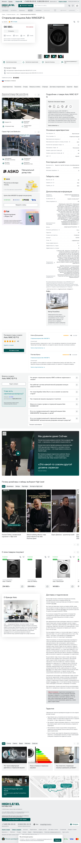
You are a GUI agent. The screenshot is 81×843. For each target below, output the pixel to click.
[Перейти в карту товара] (13, 568)
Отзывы (19, 832)
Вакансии (4, 832)
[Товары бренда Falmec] (22, 10)
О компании (63, 829)
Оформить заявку (21, 205)
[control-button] (38, 95)
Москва (4, 1)
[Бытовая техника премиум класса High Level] (8, 5)
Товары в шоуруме (16, 829)
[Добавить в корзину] (22, 586)
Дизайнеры (10, 486)
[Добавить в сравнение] (74, 22)
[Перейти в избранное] (73, 6)
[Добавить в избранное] (78, 22)
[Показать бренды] (78, 10)
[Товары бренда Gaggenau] (38, 10)
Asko (18, 14)
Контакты (25, 829)
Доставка (53, 603)
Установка (53, 682)
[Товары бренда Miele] (30, 10)
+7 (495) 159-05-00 (30, 1)
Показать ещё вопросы (35, 424)
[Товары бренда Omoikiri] (63, 10)
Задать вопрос (13, 384)
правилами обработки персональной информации (32, 840)
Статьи (9, 743)
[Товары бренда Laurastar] (71, 10)
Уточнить (11, 31)
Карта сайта (65, 832)
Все (4, 486)
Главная (3, 14)
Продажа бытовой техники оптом (10, 834)
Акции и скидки (63, 1)
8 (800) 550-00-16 (43, 1)
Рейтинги (27, 743)
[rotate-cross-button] (77, 377)
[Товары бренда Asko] (5, 10)
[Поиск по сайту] (49, 5)
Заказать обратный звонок (24, 826)
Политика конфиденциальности (52, 832)
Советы (15, 743)
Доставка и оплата (53, 829)
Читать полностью (53, 125)
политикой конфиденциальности (44, 839)
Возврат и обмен (72, 829)
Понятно (57, 840)
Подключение (33, 829)
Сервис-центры (43, 829)
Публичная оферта (38, 832)
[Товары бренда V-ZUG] (55, 10)
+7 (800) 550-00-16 (16, 398)
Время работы (53, 1)
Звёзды (17, 486)
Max (12, 397)
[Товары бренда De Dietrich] (13, 10)
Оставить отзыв (14, 350)
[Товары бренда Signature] (46, 10)
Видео (21, 743)
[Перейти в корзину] (77, 5)
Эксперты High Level (36, 486)
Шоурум (18, 1)
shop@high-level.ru (45, 824)
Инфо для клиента (73, 1)
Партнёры (25, 486)
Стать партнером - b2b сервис (17, 819)
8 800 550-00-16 (20, 813)
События (34, 743)
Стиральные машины (10, 14)
